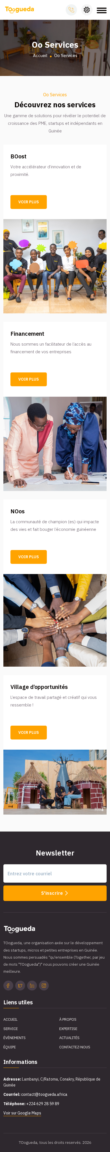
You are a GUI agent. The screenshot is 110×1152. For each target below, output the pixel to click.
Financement (27, 333)
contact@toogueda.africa (44, 1094)
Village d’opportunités (39, 687)
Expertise (68, 1028)
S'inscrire (53, 893)
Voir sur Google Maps (22, 1113)
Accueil (40, 55)
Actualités (69, 1037)
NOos (17, 511)
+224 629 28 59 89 (42, 1103)
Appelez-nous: (71, 10)
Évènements (14, 1037)
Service (10, 1028)
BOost (18, 156)
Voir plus (28, 201)
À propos (67, 1019)
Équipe (9, 1047)
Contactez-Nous (74, 1047)
